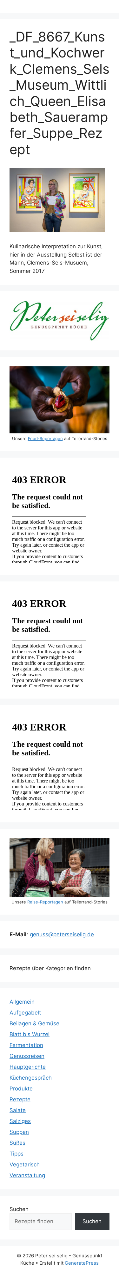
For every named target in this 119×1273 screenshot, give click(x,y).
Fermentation (26, 1045)
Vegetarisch (25, 1164)
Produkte (21, 1088)
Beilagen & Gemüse (34, 1023)
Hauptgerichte (28, 1067)
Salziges (20, 1121)
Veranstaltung (27, 1175)
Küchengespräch (31, 1078)
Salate (18, 1110)
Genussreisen (27, 1056)
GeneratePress (82, 1263)
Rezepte (20, 1099)
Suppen (19, 1132)
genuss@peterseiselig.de (62, 934)
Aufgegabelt (25, 1012)
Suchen (19, 1209)
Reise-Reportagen (45, 901)
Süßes (17, 1143)
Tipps (16, 1153)
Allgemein (22, 1002)
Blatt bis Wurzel (30, 1034)
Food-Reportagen (45, 438)
